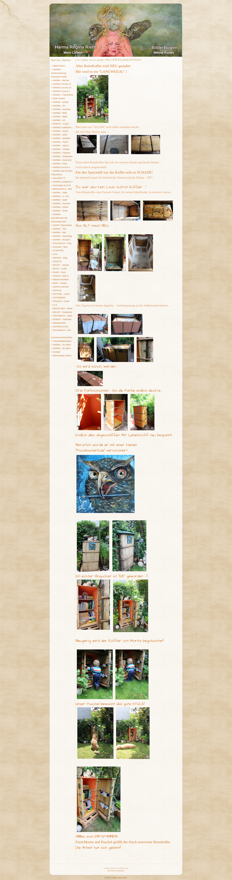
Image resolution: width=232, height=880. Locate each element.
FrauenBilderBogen (62, 341)
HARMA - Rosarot (61, 239)
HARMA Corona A (61, 167)
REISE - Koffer (60, 268)
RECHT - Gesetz (61, 265)
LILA (55, 305)
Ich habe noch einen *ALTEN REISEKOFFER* (108, 60)
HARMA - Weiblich (62, 138)
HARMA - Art (59, 106)
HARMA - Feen (60, 163)
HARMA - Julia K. (61, 145)
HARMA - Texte (60, 211)
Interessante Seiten (62, 355)
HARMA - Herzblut (61, 109)
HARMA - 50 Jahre (62, 345)
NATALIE (57, 290)
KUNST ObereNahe (62, 225)
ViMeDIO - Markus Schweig (119, 877)
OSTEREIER (59, 297)
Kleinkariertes (59, 323)
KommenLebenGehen (61, 337)
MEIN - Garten (60, 283)
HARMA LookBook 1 (62, 127)
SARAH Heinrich (61, 287)
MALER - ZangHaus (62, 312)
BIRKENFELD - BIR (62, 189)
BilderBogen (164, 47)
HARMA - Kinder (61, 102)
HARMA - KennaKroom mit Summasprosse (59, 218)
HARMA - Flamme (61, 153)
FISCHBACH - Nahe (62, 316)
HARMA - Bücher (61, 80)
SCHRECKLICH (60, 326)
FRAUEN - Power (61, 301)
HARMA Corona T (61, 91)
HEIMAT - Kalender (62, 319)
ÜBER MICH (59, 66)
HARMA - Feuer (60, 142)
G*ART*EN (58, 250)
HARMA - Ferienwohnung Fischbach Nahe (59, 73)
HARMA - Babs (60, 116)
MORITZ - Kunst (61, 124)
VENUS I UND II (61, 276)
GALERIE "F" (59, 178)
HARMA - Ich (59, 120)
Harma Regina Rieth (75, 47)
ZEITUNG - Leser (61, 294)
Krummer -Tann (60, 247)
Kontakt (56, 352)
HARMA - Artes (60, 134)
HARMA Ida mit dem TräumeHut (61, 173)
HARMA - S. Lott (61, 196)
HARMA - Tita (59, 229)
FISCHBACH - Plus (62, 243)
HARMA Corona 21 (62, 84)
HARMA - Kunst (60, 131)
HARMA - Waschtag (62, 236)
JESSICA (57, 261)
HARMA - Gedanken (62, 156)
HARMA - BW (59, 232)
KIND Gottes (59, 98)
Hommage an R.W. (62, 185)
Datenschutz (124, 868)
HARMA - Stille (60, 192)
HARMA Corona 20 (62, 87)
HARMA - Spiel (60, 200)
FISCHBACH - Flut (62, 330)
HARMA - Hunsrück (62, 160)
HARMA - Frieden (61, 149)
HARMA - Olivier (61, 207)
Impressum (114, 868)
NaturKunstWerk (61, 279)
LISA (55, 254)
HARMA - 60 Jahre (62, 348)
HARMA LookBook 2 (62, 182)
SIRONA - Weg (60, 258)
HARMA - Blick (60, 113)
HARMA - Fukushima (63, 95)
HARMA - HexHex (61, 203)
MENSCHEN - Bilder (63, 308)
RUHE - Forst (59, 272)
